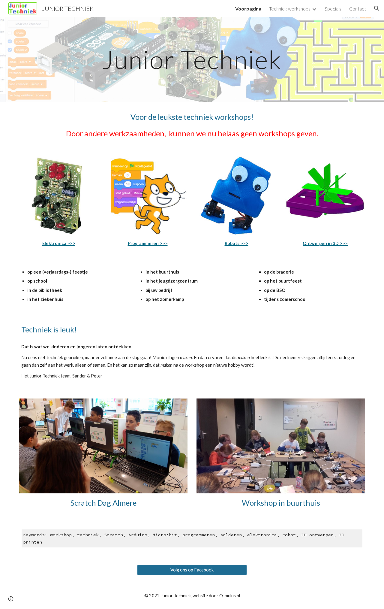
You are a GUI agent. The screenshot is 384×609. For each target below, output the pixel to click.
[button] (377, 8)
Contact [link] (357, 8)
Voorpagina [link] (248, 8)
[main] (192, 59)
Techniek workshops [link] (289, 8)
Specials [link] (333, 8)
